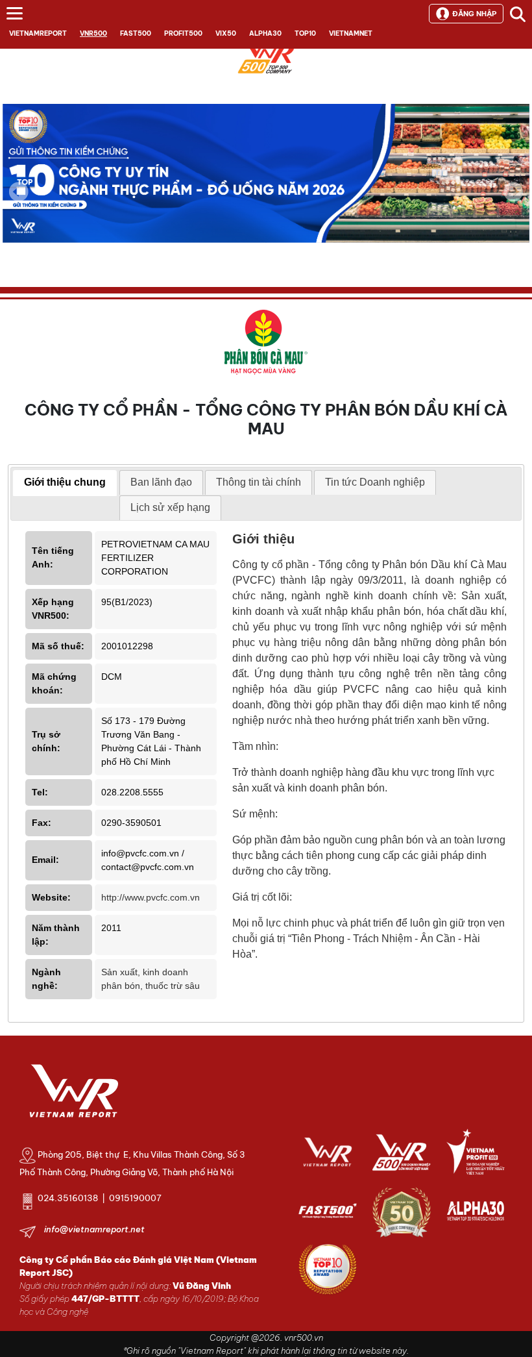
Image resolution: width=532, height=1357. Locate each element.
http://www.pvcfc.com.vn (150, 897)
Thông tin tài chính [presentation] (258, 482)
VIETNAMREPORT (38, 33)
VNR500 (93, 33)
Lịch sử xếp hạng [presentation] (170, 507)
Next (513, 200)
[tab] (65, 483)
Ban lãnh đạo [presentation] (161, 482)
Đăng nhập (474, 13)
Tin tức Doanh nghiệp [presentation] (375, 482)
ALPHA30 (265, 33)
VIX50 (225, 33)
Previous (19, 191)
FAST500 (135, 33)
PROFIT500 (183, 33)
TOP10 (305, 33)
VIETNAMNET (350, 33)
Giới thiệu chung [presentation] (65, 482)
